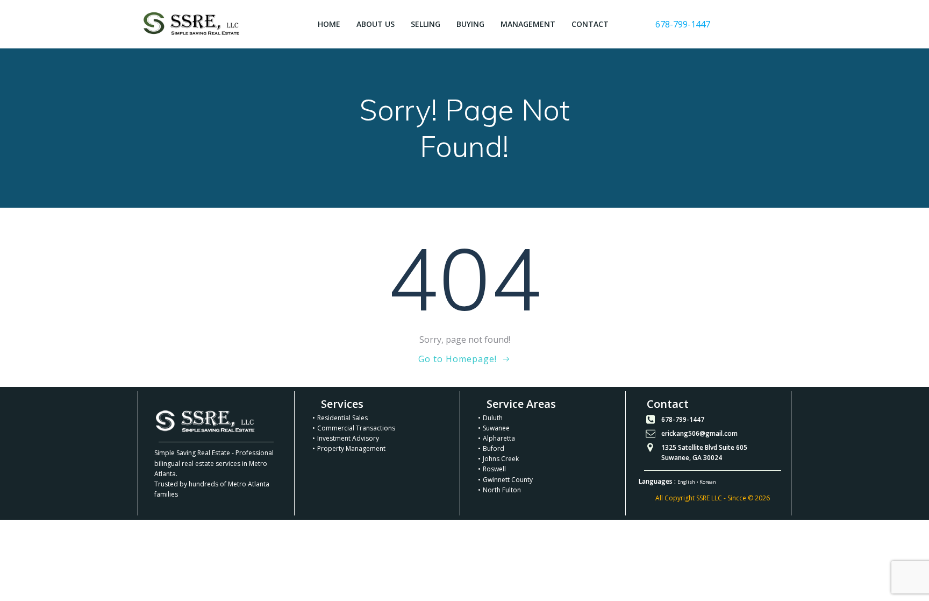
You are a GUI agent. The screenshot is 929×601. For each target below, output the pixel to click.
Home (329, 24)
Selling (425, 24)
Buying (470, 24)
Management (528, 24)
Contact (590, 24)
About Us (375, 24)
